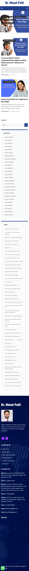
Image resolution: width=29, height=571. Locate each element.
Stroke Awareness (9, 363)
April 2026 (7, 149)
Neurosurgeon (8, 343)
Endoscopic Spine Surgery (11, 285)
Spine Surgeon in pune (10, 356)
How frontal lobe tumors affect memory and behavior (12, 311)
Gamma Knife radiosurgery (11, 295)
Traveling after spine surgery (12, 372)
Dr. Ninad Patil (5, 74)
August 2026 (8, 137)
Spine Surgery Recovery (10, 360)
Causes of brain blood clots (11, 271)
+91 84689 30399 (10, 480)
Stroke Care (6, 463)
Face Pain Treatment (10, 292)
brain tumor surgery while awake (12, 254)
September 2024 (9, 196)
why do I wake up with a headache (13, 385)
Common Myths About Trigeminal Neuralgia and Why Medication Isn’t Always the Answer (13, 61)
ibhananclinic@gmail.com (11, 508)
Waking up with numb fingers (11, 379)
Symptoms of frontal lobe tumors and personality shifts (14, 367)
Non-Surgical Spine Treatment (12, 350)
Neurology (19, 339)
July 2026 (7, 140)
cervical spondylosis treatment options (14, 278)
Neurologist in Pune (9, 339)
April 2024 (7, 211)
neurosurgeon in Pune (10, 346)
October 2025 (8, 156)
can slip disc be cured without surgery (14, 261)
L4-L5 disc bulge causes (10, 329)
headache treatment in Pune (12, 298)
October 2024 (8, 193)
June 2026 (8, 143)
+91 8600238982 (9, 494)
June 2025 (8, 168)
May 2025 (7, 171)
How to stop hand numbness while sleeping (13, 320)
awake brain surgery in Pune (11, 229)
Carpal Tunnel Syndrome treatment (13, 268)
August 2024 (8, 199)
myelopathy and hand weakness (12, 336)
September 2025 (9, 159)
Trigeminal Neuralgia (9, 40)
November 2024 (9, 190)
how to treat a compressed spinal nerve (13, 325)
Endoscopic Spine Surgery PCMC (12, 288)
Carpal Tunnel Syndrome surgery (12, 264)
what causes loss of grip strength (13, 382)
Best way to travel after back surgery (14, 237)
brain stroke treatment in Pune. (12, 251)
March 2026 (8, 152)
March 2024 (8, 214)
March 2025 (8, 177)
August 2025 (8, 162)
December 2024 (9, 187)
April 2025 (7, 174)
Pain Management (7, 458)
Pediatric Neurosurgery (9, 461)
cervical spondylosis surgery (11, 275)
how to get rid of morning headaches (13, 315)
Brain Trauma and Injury (9, 455)
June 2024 (8, 205)
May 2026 (7, 146)
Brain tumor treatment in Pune (12, 258)
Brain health (8, 247)
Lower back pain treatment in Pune (13, 333)
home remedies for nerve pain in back (14, 302)
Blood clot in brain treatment (11, 240)
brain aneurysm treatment (11, 244)
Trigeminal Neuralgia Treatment (12, 375)
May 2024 (7, 208)
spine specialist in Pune (10, 353)
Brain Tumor (6, 449)
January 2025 (8, 183)
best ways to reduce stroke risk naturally (12, 233)
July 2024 (7, 202)
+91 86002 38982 (10, 505)
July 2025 (7, 165)
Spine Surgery (6, 452)
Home (2, 26)
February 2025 (9, 180)
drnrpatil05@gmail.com (11, 512)
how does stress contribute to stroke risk (14, 306)
